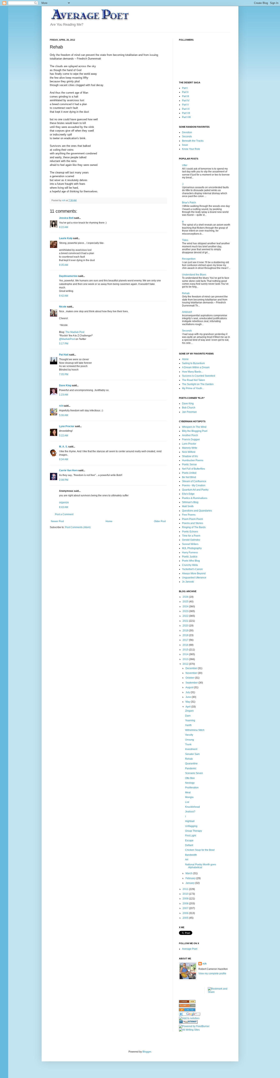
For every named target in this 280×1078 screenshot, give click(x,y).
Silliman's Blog (190, 502)
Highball (190, 821)
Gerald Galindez (191, 539)
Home (109, 521)
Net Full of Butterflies (193, 468)
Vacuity (189, 734)
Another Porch (190, 435)
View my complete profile (212, 973)
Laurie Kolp (65, 238)
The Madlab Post (74, 332)
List (187, 802)
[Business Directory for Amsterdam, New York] (187, 1002)
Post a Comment (64, 514)
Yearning (190, 720)
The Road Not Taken (193, 380)
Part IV (185, 100)
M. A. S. (63, 446)
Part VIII (186, 117)
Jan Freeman (189, 412)
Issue (185, 144)
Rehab (186, 293)
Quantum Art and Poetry (195, 489)
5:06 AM (63, 415)
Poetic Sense (189, 464)
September (192, 682)
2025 (186, 601)
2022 (186, 616)
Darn (188, 715)
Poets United (189, 472)
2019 (186, 630)
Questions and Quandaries (197, 510)
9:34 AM (63, 459)
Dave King (65, 385)
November (192, 673)
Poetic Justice (189, 556)
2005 (186, 917)
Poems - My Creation (193, 485)
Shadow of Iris (190, 456)
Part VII (186, 113)
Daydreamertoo (68, 276)
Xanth (188, 725)
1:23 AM (63, 394)
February (191, 878)
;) (182, 183)
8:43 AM (63, 507)
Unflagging (191, 826)
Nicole (62, 306)
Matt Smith (188, 506)
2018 (186, 635)
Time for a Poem (191, 535)
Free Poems (189, 514)
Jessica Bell (66, 218)
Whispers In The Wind (194, 426)
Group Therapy (193, 830)
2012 (186, 664)
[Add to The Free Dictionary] (188, 1022)
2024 (186, 606)
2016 (186, 644)
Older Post (160, 521)
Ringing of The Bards (194, 527)
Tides (185, 240)
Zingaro (189, 710)
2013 (186, 659)
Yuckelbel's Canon (192, 569)
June (189, 697)
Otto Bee (190, 778)
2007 (186, 908)
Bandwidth (191, 854)
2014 (186, 654)
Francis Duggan (191, 439)
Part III (185, 96)
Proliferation (192, 787)
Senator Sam (192, 754)
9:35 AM (63, 265)
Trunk (188, 744)
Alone (185, 359)
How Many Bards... (192, 371)
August (190, 687)
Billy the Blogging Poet (194, 431)
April (188, 706)
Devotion (187, 132)
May (188, 701)
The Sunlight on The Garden (198, 384)
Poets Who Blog (191, 560)
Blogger (146, 1051)
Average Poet (189, 948)
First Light (190, 835)
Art (186, 859)
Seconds (187, 136)
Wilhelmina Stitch (194, 730)
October (190, 677)
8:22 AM (63, 227)
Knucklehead (192, 806)
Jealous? (190, 811)
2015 (186, 649)
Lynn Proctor (66, 426)
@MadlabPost (67, 339)
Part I (185, 88)
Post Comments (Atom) (78, 527)
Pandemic (190, 768)
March (189, 873)
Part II (185, 92)
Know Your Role (191, 149)
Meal (188, 792)
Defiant (189, 845)
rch (61, 405)
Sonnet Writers (190, 544)
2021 (186, 620)
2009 (186, 898)
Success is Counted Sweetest (198, 375)
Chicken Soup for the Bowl (200, 850)
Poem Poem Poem (192, 519)
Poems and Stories (192, 523)
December (192, 668)
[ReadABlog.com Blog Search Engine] (187, 1006)
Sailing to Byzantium (193, 363)
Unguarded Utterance (194, 577)
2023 (186, 611)
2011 (186, 889)
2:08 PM (63, 479)
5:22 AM (63, 435)
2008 (186, 903)
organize (64, 502)
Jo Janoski (188, 581)
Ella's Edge (188, 493)
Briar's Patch (189, 202)
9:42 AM (63, 295)
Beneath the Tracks (193, 140)
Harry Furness (190, 552)
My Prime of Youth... (193, 388)
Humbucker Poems (192, 460)
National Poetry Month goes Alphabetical (200, 866)
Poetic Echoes (190, 531)
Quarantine (191, 763)
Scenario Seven (194, 773)
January (190, 883)
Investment (191, 749)
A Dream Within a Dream (195, 367)
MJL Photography (192, 548)
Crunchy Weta (190, 565)
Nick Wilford (188, 452)
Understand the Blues (194, 274)
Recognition (189, 258)
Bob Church (188, 407)
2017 (186, 640)
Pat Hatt (63, 354)
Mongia (189, 797)
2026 (186, 596)
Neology (190, 782)
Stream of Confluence (194, 481)
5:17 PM (63, 343)
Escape (189, 840)
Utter (184, 165)
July (188, 692)
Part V (185, 104)
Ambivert (187, 312)
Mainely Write (189, 447)
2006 (186, 913)
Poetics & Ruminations (194, 498)
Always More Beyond (194, 573)
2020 (186, 625)
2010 (186, 893)
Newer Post (57, 521)
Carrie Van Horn (68, 470)
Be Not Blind (189, 477)
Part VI (185, 109)
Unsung (189, 739)
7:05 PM (63, 374)
